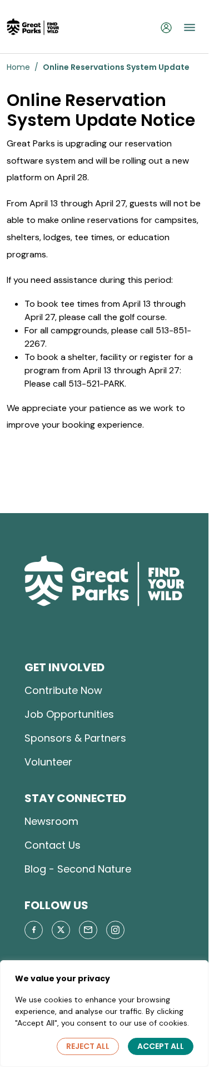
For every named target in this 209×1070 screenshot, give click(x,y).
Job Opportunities (69, 714)
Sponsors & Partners (75, 738)
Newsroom (51, 821)
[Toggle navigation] (189, 27)
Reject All (88, 1046)
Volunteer (48, 762)
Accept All (160, 1046)
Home (18, 67)
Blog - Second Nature (77, 869)
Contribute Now (63, 690)
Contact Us (52, 845)
